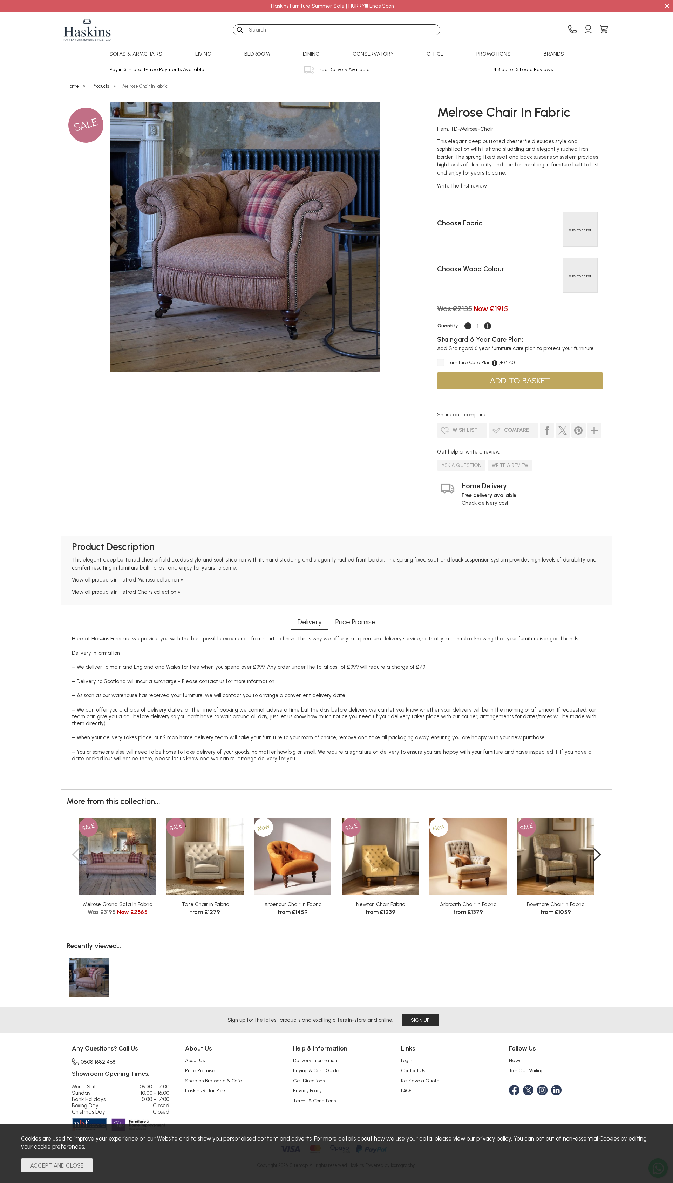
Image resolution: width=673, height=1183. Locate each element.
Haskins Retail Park (205, 1090)
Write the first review (462, 186)
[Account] (588, 30)
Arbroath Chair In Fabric (468, 904)
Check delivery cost (485, 503)
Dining (311, 54)
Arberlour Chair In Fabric (292, 904)
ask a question (461, 465)
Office (435, 54)
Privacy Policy (307, 1090)
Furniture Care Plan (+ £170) (481, 362)
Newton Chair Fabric (380, 904)
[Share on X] (563, 430)
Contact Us (413, 1070)
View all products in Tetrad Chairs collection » (126, 592)
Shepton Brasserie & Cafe (213, 1080)
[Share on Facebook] (547, 430)
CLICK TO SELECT (580, 230)
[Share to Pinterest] (578, 430)
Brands (554, 54)
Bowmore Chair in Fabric (555, 904)
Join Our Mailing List (530, 1070)
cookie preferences (59, 1146)
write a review (510, 465)
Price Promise (355, 622)
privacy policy (493, 1138)
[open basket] (604, 30)
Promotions (493, 54)
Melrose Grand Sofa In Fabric (117, 904)
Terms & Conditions (314, 1100)
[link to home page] (87, 30)
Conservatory (373, 54)
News (515, 1060)
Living (203, 54)
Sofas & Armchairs (135, 54)
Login (406, 1060)
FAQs (406, 1090)
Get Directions (309, 1080)
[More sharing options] (594, 430)
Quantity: (448, 325)
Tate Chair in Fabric (205, 904)
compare (516, 430)
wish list (465, 430)
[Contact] (572, 30)
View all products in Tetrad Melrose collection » (127, 580)
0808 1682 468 (98, 1062)
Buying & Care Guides (317, 1070)
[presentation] (76, 854)
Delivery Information (315, 1060)
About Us (195, 1060)
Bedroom (257, 54)
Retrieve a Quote (420, 1080)
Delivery (310, 622)
